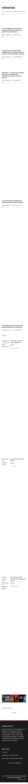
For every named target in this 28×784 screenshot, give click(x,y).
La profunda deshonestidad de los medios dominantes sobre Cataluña (12, 201)
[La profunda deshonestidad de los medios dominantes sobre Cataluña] (14, 139)
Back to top (25, 773)
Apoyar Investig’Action (15, 763)
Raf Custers (13, 466)
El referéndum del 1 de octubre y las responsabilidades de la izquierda (12, 326)
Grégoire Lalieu (14, 586)
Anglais (24, 779)
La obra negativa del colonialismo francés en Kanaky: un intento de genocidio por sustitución (12, 30)
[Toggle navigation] (25, 2)
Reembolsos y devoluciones (10, 755)
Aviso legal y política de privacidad (12, 758)
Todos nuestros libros (10, 698)
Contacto (4, 752)
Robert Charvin (14, 348)
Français (20, 779)
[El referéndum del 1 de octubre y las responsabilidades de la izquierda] (14, 264)
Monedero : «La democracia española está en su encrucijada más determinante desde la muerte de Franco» (13, 75)
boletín (15, 765)
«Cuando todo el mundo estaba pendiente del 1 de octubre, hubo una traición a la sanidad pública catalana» (13, 52)
